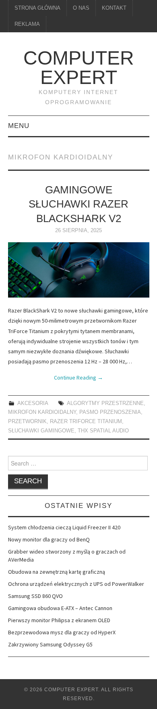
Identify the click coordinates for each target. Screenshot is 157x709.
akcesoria (32, 403)
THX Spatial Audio (103, 431)
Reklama (27, 24)
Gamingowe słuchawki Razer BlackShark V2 (78, 204)
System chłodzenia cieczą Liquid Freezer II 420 (64, 527)
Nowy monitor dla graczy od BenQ (49, 539)
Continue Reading (78, 377)
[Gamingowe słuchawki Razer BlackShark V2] (78, 270)
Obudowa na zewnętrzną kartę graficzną (56, 571)
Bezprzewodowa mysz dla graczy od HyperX (62, 632)
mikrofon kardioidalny (42, 412)
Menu (18, 126)
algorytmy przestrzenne (105, 403)
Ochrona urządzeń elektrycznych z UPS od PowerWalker (76, 583)
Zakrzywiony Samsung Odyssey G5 (50, 644)
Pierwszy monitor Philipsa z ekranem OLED (59, 620)
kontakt (114, 8)
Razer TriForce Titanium (86, 421)
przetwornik (27, 421)
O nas (81, 8)
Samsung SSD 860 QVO (35, 596)
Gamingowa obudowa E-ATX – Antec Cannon (60, 608)
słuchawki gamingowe (41, 431)
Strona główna (37, 8)
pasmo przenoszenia (110, 412)
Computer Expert (78, 67)
